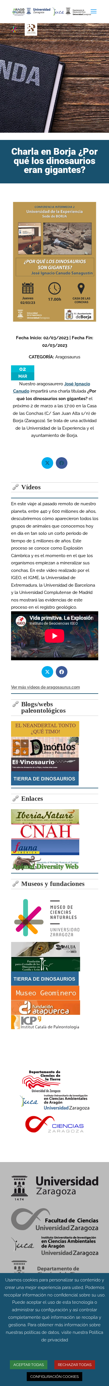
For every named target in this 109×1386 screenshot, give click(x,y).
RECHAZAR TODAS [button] (75, 1365)
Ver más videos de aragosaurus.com (45, 687)
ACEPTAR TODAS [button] (28, 1365)
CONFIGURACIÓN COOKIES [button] (54, 1376)
